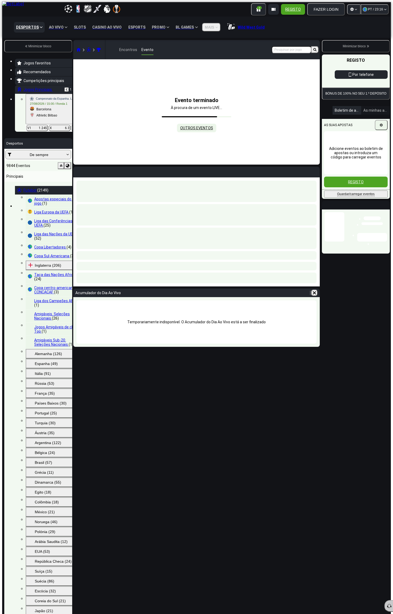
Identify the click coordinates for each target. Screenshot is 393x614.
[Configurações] (353, 9)
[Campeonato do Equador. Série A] (98, 49)
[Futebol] (89, 49)
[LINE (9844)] (78, 49)
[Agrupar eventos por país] (67, 165)
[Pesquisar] (315, 49)
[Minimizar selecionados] (61, 165)
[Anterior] (66, 89)
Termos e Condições (358, 128)
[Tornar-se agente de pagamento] (273, 9)
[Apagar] (314, 293)
